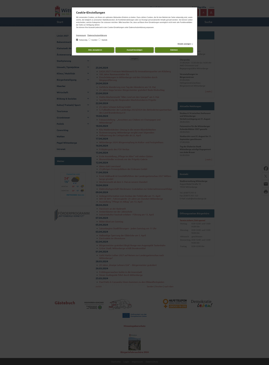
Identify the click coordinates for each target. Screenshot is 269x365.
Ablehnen (174, 50)
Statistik (104, 40)
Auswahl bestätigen (134, 50)
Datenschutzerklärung (97, 35)
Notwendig (83, 40)
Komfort (94, 40)
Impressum (81, 35)
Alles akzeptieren (95, 50)
